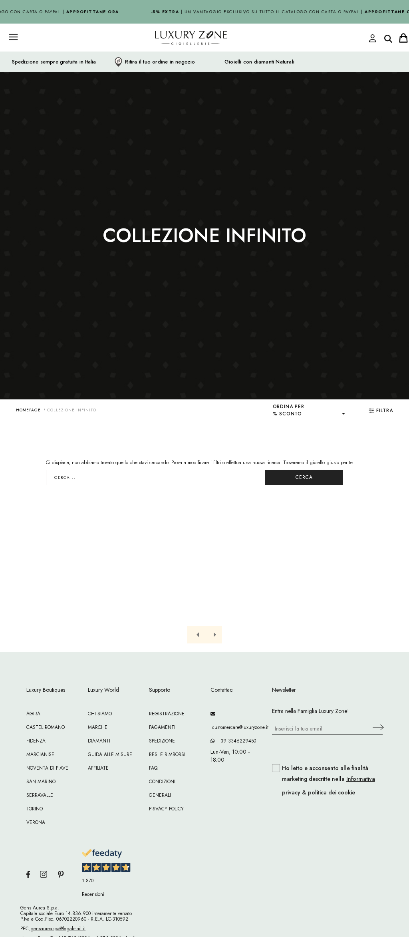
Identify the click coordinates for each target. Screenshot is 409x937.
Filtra (384, 410)
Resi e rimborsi (167, 754)
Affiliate (98, 768)
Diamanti (99, 740)
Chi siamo (100, 713)
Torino (34, 808)
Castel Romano (45, 727)
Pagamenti (162, 727)
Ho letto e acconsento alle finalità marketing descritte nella (328, 780)
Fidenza (36, 740)
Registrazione (167, 713)
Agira (33, 713)
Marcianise (40, 754)
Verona (35, 822)
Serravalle (39, 795)
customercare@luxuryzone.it (235, 727)
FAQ (153, 768)
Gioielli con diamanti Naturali (259, 62)
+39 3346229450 (235, 740)
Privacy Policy (166, 808)
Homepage (28, 410)
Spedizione (162, 740)
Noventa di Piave (47, 768)
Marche (97, 727)
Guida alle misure (110, 754)
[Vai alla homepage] (176, 56)
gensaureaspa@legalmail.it (57, 928)
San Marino (41, 781)
